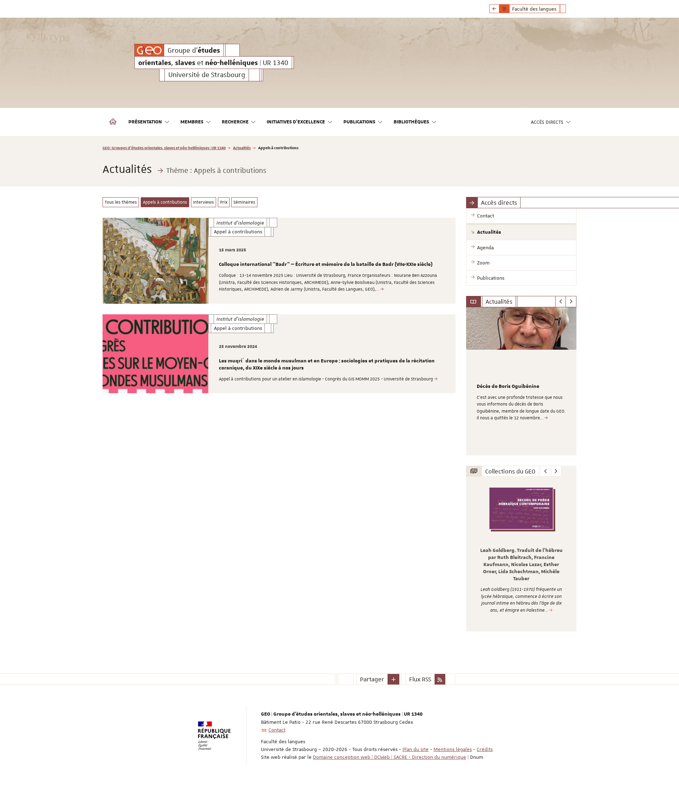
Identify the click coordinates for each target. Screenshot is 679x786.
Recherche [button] (235, 122)
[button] (393, 679)
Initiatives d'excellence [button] (296, 122)
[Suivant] (570, 301)
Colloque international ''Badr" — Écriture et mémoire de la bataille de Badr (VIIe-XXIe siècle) (326, 264)
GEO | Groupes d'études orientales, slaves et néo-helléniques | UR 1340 (164, 148)
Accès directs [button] (547, 122)
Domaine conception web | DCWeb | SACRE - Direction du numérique (389, 757)
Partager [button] (372, 679)
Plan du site (415, 749)
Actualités (242, 148)
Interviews (203, 202)
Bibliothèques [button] (411, 122)
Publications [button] (359, 122)
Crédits (485, 749)
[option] (521, 381)
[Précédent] (560, 301)
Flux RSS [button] (420, 679)
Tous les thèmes (121, 202)
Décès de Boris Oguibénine (508, 386)
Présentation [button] (145, 122)
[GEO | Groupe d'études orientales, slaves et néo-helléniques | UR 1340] (149, 50)
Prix (223, 202)
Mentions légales (453, 749)
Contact (276, 730)
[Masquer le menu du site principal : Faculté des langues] (568, 8)
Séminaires (244, 202)
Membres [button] (191, 122)
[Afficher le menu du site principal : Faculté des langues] (494, 8)
